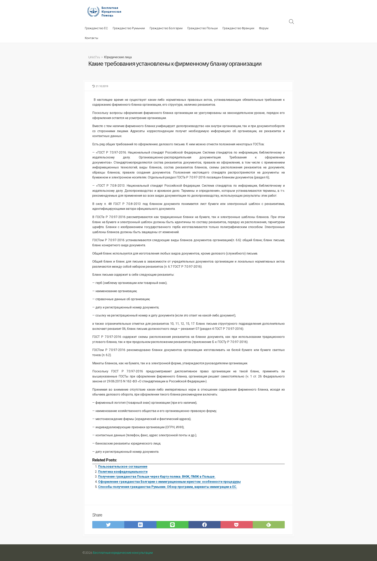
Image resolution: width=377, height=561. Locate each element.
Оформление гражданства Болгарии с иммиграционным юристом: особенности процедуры (169, 482)
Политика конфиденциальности (122, 472)
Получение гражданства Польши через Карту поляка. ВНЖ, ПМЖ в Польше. (156, 476)
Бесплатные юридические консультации (123, 552)
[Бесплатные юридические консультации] (106, 11)
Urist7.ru (94, 57)
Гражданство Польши (202, 28)
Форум (263, 28)
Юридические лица (118, 57)
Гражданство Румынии (129, 28)
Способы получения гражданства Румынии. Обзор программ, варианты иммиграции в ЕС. (167, 487)
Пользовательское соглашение (122, 466)
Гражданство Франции (238, 28)
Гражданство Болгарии (166, 28)
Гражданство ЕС (96, 28)
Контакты (91, 38)
